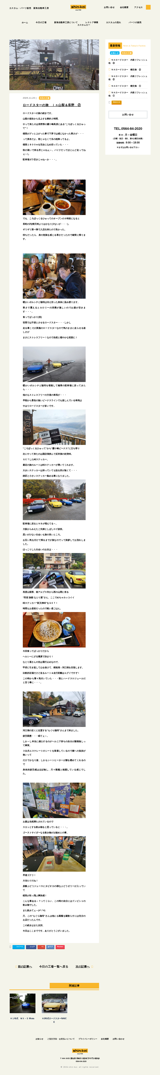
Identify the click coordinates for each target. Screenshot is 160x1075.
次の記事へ (83, 966)
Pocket (60, 946)
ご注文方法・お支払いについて (61, 1039)
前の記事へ (25, 966)
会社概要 (124, 7)
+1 (42, 946)
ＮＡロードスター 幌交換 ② (126, 69)
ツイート (19, 946)
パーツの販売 (135, 22)
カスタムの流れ (113, 22)
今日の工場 (41, 22)
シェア (32, 946)
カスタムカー (84, 25)
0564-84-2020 (81, 1061)
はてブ (50, 946)
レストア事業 (91, 22)
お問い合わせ (119, 1039)
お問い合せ (109, 7)
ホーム (25, 22)
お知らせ (115, 53)
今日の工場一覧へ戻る (53, 966)
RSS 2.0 (116, 102)
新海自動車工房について (66, 22)
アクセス (138, 7)
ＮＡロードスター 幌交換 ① (126, 86)
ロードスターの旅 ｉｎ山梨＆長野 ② (52, 105)
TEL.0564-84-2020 (128, 129)
